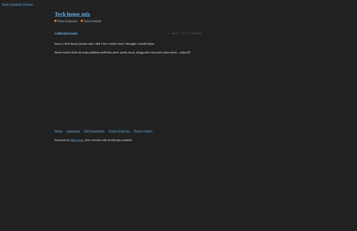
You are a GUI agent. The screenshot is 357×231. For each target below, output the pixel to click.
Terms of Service (119, 131)
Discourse (77, 140)
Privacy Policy (143, 131)
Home (58, 131)
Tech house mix (72, 14)
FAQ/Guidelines (94, 131)
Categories (73, 131)
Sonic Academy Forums (17, 4)
